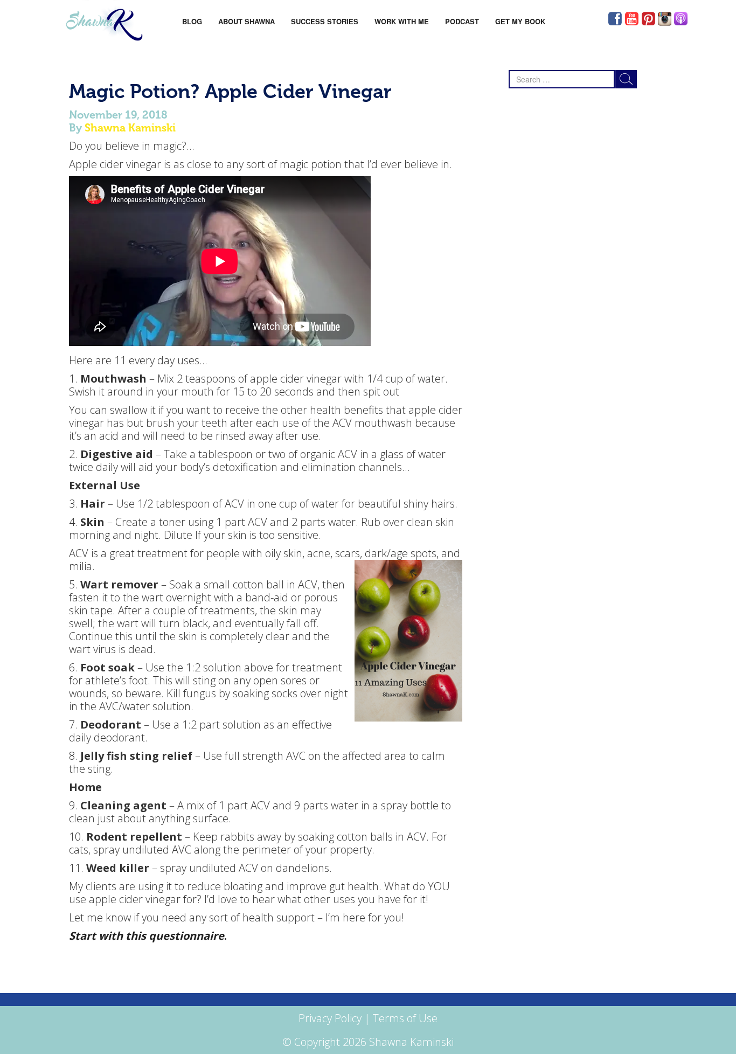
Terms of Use (405, 1018)
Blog (192, 21)
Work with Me (401, 21)
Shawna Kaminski (130, 127)
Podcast (462, 21)
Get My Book (520, 21)
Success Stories (324, 21)
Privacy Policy (330, 1018)
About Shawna (246, 21)
